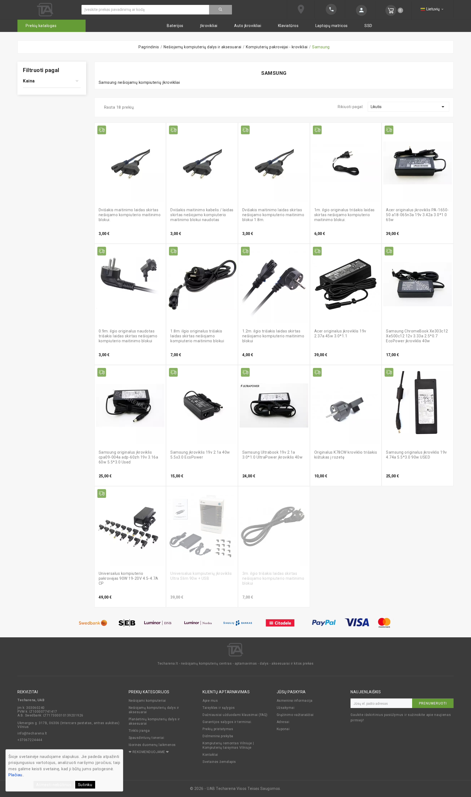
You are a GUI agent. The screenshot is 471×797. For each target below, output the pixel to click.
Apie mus (210, 701)
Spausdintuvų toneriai (146, 738)
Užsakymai (286, 708)
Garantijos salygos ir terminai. (227, 722)
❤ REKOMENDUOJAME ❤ (149, 752)
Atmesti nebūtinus (53, 785)
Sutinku (85, 785)
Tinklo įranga (139, 731)
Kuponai (283, 729)
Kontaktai (210, 755)
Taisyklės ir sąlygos (219, 708)
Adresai (283, 722)
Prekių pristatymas (218, 729)
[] (330, 9)
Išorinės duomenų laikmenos (152, 745)
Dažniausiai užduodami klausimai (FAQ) (235, 715)
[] (220, 9)
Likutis (408, 106)
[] (360, 10)
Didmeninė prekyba (218, 736)
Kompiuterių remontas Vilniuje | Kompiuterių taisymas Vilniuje (228, 745)
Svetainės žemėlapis (219, 762)
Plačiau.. (16, 774)
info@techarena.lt (32, 733)
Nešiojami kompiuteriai (147, 701)
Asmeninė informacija (295, 701)
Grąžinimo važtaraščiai (295, 715)
